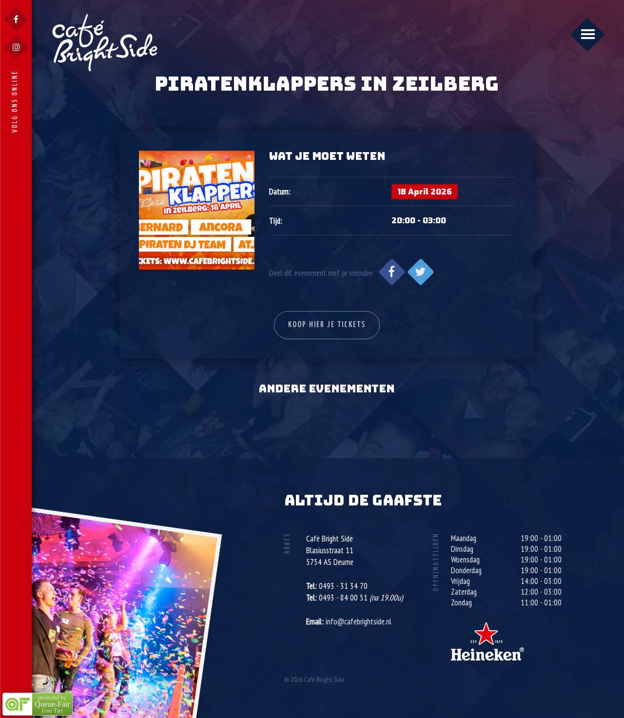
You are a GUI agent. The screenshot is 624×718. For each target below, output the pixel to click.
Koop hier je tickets (327, 325)
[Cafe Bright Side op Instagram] (16, 47)
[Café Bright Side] (105, 42)
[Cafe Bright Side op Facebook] (16, 19)
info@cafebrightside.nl (358, 621)
